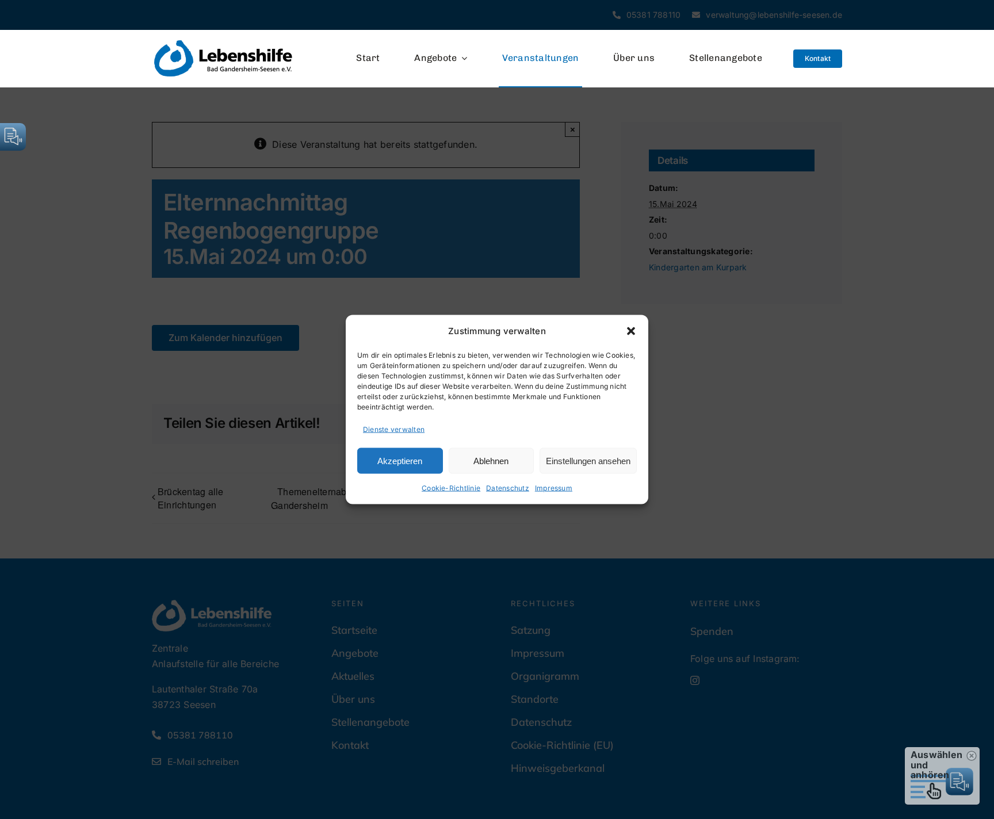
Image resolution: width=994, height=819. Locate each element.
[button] (631, 330)
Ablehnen (491, 460)
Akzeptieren (399, 460)
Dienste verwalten (394, 428)
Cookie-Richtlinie (451, 488)
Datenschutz (507, 488)
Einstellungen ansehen (588, 460)
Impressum (553, 488)
